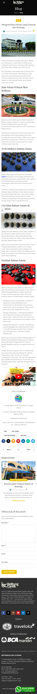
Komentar (5, 522)
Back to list (18, 450)
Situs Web (4, 562)
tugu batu (23, 435)
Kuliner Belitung (20, 480)
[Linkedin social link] (23, 441)
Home (16, 13)
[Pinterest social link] (18, 441)
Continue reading (18, 500)
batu (5, 431)
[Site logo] (18, 2)
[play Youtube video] (18, 376)
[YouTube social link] (18, 613)
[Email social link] (13, 441)
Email (3, 554)
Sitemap (4, 651)
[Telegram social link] (33, 441)
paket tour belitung (11, 31)
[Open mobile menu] (4, 2)
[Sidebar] (2, 210)
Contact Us (32, 651)
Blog (21, 13)
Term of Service (13, 651)
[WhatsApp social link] (28, 441)
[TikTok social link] (28, 613)
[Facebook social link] (3, 441)
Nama (3, 545)
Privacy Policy (23, 651)
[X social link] (8, 441)
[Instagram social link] (13, 613)
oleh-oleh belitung (9, 435)
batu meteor (15, 431)
